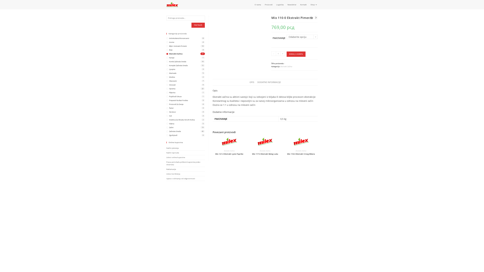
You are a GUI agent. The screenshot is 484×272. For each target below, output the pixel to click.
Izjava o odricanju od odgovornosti (180, 178)
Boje (170, 50)
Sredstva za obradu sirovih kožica (182, 120)
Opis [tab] (252, 82)
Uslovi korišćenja (173, 174)
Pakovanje (279, 38)
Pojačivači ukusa (175, 96)
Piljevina (172, 92)
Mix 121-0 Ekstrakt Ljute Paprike (229, 154)
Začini (171, 127)
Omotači (172, 85)
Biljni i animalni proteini (178, 46)
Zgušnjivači (173, 135)
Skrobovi (172, 112)
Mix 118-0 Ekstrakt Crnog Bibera (301, 154)
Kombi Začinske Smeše (177, 61)
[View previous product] (311, 17)
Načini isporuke (172, 153)
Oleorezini (173, 81)
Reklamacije (171, 169)
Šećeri (171, 108)
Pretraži (198, 25)
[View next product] (316, 17)
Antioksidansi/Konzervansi (179, 38)
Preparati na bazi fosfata (178, 100)
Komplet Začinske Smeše (178, 65)
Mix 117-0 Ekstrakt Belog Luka (265, 154)
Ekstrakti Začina (286, 66)
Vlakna (171, 124)
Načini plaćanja (172, 148)
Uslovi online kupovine (175, 157)
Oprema (172, 89)
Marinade (172, 73)
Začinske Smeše (175, 131)
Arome (171, 42)
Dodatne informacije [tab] (269, 82)
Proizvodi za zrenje (176, 104)
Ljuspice (172, 69)
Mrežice (172, 77)
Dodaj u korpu (296, 54)
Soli (170, 116)
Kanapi (171, 58)
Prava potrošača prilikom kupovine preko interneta (183, 163)
